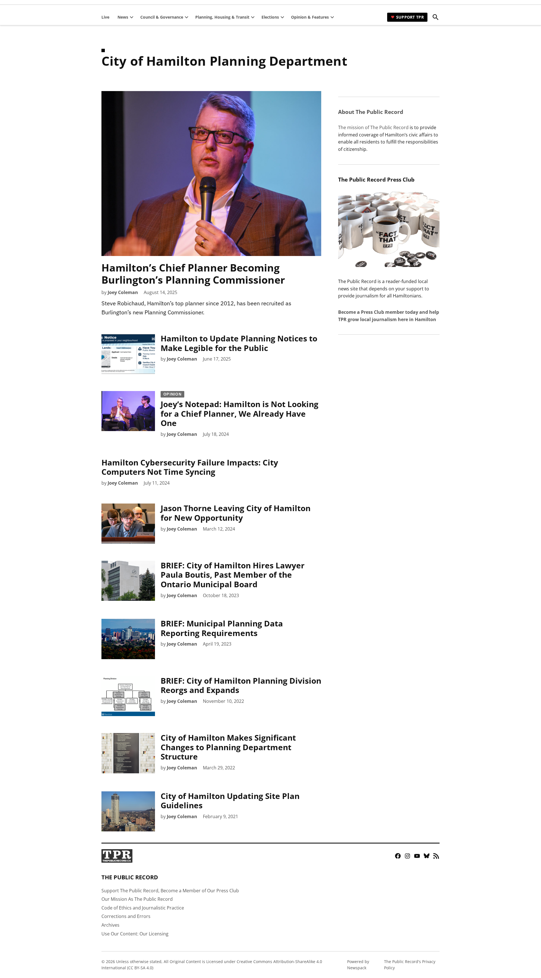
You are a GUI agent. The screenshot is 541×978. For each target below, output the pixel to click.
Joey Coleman (123, 292)
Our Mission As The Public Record (137, 899)
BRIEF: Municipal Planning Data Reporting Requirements (222, 628)
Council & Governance (161, 17)
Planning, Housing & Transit (222, 17)
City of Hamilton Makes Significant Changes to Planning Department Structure (228, 747)
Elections (270, 17)
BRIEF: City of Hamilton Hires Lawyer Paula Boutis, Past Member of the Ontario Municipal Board (233, 575)
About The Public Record (370, 112)
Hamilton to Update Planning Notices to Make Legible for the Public (239, 343)
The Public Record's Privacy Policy (409, 964)
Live (105, 17)
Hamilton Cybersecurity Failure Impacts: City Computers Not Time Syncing (189, 467)
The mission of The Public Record (373, 127)
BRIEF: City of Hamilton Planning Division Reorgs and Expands (241, 685)
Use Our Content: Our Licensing (134, 934)
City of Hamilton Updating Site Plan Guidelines (230, 801)
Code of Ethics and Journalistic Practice (142, 908)
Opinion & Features (310, 17)
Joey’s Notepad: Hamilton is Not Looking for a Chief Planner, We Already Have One (239, 410)
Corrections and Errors (125, 916)
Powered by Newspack (358, 964)
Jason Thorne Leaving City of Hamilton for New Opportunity (236, 513)
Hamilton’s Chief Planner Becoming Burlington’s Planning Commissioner (193, 274)
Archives (110, 925)
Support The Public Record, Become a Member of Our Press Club (170, 891)
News (122, 17)
